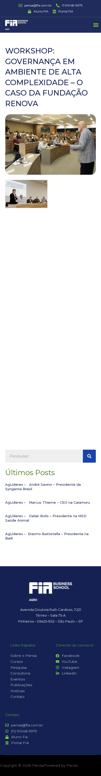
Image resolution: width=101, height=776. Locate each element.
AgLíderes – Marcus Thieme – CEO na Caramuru (47, 502)
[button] (95, 25)
